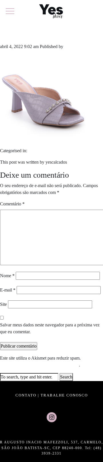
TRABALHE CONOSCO (64, 395)
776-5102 (22, 33)
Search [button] (66, 376)
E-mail (7, 289)
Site (3, 304)
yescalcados (75, 46)
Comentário (12, 203)
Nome (7, 275)
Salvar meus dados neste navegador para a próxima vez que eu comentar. (50, 328)
